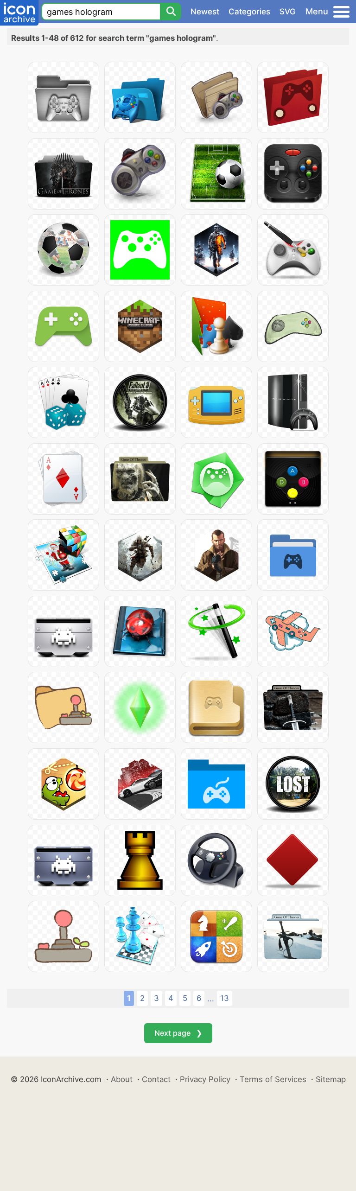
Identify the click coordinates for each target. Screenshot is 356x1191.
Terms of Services (273, 1079)
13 (224, 998)
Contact (156, 1079)
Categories (249, 11)
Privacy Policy (205, 1079)
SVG (288, 11)
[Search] (170, 11)
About (122, 1079)
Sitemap (331, 1079)
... (210, 998)
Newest (205, 11)
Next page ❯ (178, 1033)
